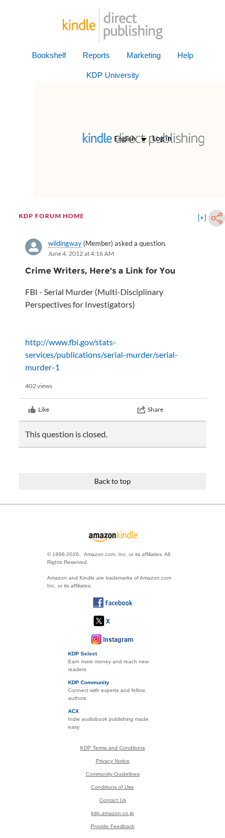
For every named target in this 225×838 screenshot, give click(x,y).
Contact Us (112, 800)
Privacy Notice (113, 761)
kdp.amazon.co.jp (112, 813)
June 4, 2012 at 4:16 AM (81, 253)
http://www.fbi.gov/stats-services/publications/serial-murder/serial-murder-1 (101, 354)
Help (185, 55)
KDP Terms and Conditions (112, 748)
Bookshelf (49, 55)
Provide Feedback (112, 826)
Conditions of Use (112, 787)
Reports (96, 55)
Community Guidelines (113, 774)
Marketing (144, 55)
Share (155, 409)
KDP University (112, 75)
